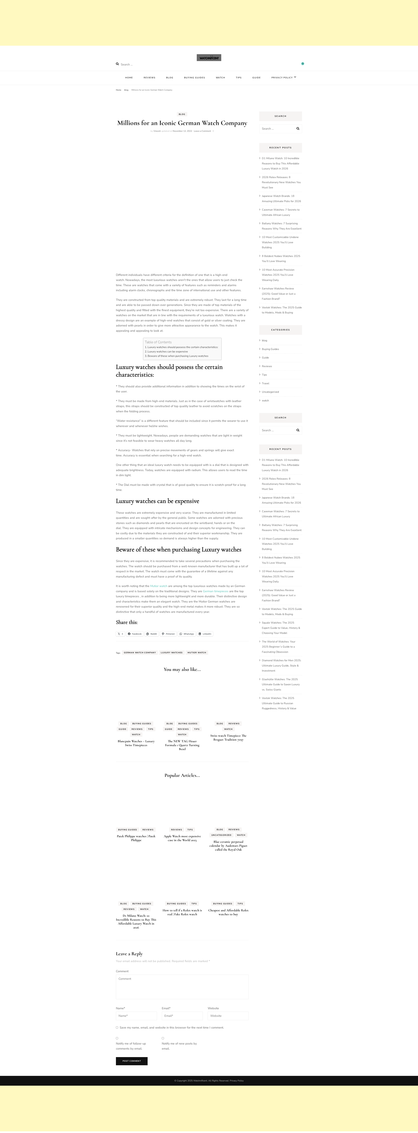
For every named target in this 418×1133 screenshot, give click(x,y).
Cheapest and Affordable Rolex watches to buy (228, 912)
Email (166, 1008)
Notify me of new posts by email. (179, 1046)
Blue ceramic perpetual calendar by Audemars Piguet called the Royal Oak (228, 846)
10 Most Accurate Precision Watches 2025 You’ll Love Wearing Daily (278, 275)
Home (129, 77)
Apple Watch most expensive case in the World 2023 (182, 838)
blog (182, 114)
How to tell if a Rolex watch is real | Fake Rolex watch (182, 912)
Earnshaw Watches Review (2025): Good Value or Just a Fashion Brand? (278, 294)
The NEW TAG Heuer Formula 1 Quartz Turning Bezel (182, 745)
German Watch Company (140, 652)
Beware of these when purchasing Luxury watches (178, 356)
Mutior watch (158, 586)
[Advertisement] (98, 1108)
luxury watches (172, 652)
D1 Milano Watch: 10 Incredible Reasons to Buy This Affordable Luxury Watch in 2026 (136, 921)
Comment (122, 971)
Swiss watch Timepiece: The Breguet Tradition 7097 (228, 738)
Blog (169, 77)
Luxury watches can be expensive (168, 351)
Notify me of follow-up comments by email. (131, 1046)
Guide (256, 77)
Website (213, 1008)
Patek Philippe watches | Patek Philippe (136, 838)
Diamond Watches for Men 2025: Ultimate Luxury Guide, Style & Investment (281, 666)
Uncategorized (221, 835)
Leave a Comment (202, 131)
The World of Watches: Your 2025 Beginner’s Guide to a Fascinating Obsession (278, 647)
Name (120, 1008)
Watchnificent (200, 1080)
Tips (239, 77)
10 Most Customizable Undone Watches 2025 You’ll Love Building (280, 242)
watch (220, 77)
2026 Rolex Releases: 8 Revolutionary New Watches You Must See (281, 182)
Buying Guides (194, 77)
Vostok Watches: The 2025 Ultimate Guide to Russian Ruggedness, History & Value (279, 703)
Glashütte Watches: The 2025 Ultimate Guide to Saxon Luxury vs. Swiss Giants (281, 684)
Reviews (150, 77)
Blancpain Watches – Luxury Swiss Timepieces (136, 743)
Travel (265, 383)
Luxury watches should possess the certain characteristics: (183, 347)
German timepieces (215, 591)
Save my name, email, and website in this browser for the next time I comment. (172, 1028)
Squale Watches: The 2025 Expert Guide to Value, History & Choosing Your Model (281, 628)
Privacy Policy (282, 77)
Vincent (157, 131)
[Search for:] (142, 64)
